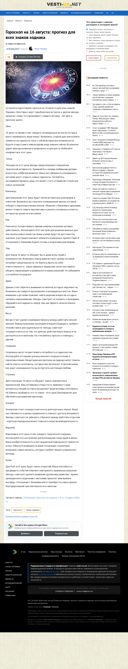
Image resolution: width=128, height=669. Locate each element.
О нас (23, 552)
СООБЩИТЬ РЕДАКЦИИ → (65, 591)
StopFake (42, 574)
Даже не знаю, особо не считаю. (101, 52)
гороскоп (17, 510)
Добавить (25, 534)
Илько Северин (40, 49)
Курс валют (9, 592)
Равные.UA (64, 13)
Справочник (98, 13)
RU (107, 13)
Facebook (46, 607)
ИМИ (44, 571)
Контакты (68, 552)
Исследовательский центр (81, 13)
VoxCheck (50, 574)
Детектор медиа (54, 571)
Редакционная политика (38, 552)
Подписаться (61, 534)
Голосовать (93, 58)
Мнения (36, 13)
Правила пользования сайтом (73, 556)
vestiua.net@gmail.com (84, 591)
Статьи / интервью (13, 13)
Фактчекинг (79, 552)
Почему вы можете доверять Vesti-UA (21, 517)
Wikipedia (55, 607)
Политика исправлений (97, 552)
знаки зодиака (33, 510)
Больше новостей (103, 399)
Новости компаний (49, 13)
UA (112, 13)
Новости (26, 13)
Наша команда (56, 552)
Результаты (112, 58)
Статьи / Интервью (12, 567)
